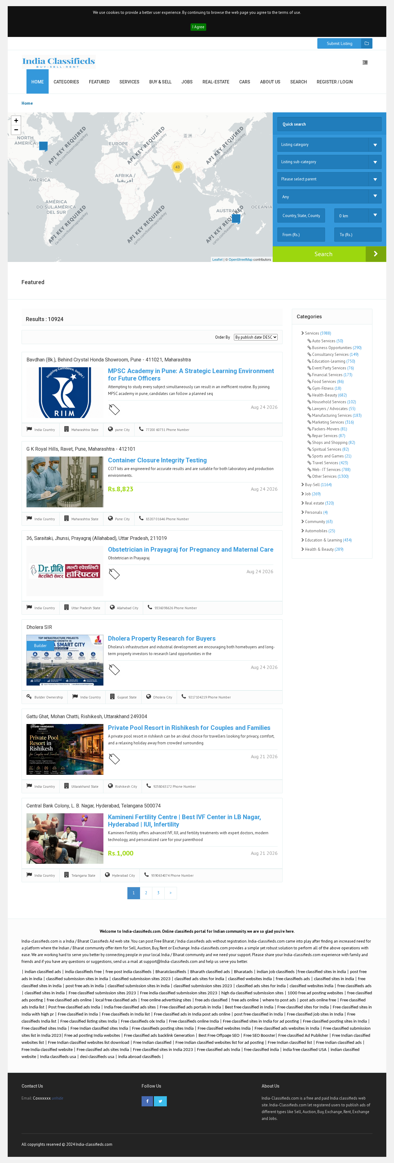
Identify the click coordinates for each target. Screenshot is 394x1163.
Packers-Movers (329, 429)
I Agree (198, 27)
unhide (57, 1098)
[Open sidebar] (365, 62)
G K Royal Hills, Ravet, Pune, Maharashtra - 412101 (80, 449)
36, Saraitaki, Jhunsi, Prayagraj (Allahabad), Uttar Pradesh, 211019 (96, 538)
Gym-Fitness (326, 388)
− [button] (16, 130)
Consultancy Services (335, 354)
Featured (99, 81)
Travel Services (329, 462)
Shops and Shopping (333, 442)
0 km (343, 216)
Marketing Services (332, 422)
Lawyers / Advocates (333, 408)
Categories (66, 81)
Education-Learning (333, 361)
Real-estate (216, 81)
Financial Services (331, 374)
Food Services (327, 381)
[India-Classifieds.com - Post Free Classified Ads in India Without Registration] (59, 61)
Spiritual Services (330, 449)
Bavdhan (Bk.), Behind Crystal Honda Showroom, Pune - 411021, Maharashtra (108, 360)
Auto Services (327, 341)
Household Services (333, 401)
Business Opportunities (336, 347)
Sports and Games (331, 456)
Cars (244, 81)
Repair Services (328, 435)
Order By (222, 337)
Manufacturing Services (336, 415)
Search (298, 81)
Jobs (187, 81)
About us (270, 81)
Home (37, 81)
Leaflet (217, 259)
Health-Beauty (329, 395)
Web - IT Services (331, 469)
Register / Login (335, 81)
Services (129, 81)
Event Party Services (332, 368)
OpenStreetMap (240, 259)
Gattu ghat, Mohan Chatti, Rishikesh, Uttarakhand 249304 (86, 716)
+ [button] (16, 120)
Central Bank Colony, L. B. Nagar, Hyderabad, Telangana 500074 (93, 806)
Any (285, 196)
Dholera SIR (39, 627)
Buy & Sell (160, 81)
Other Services (330, 476)
